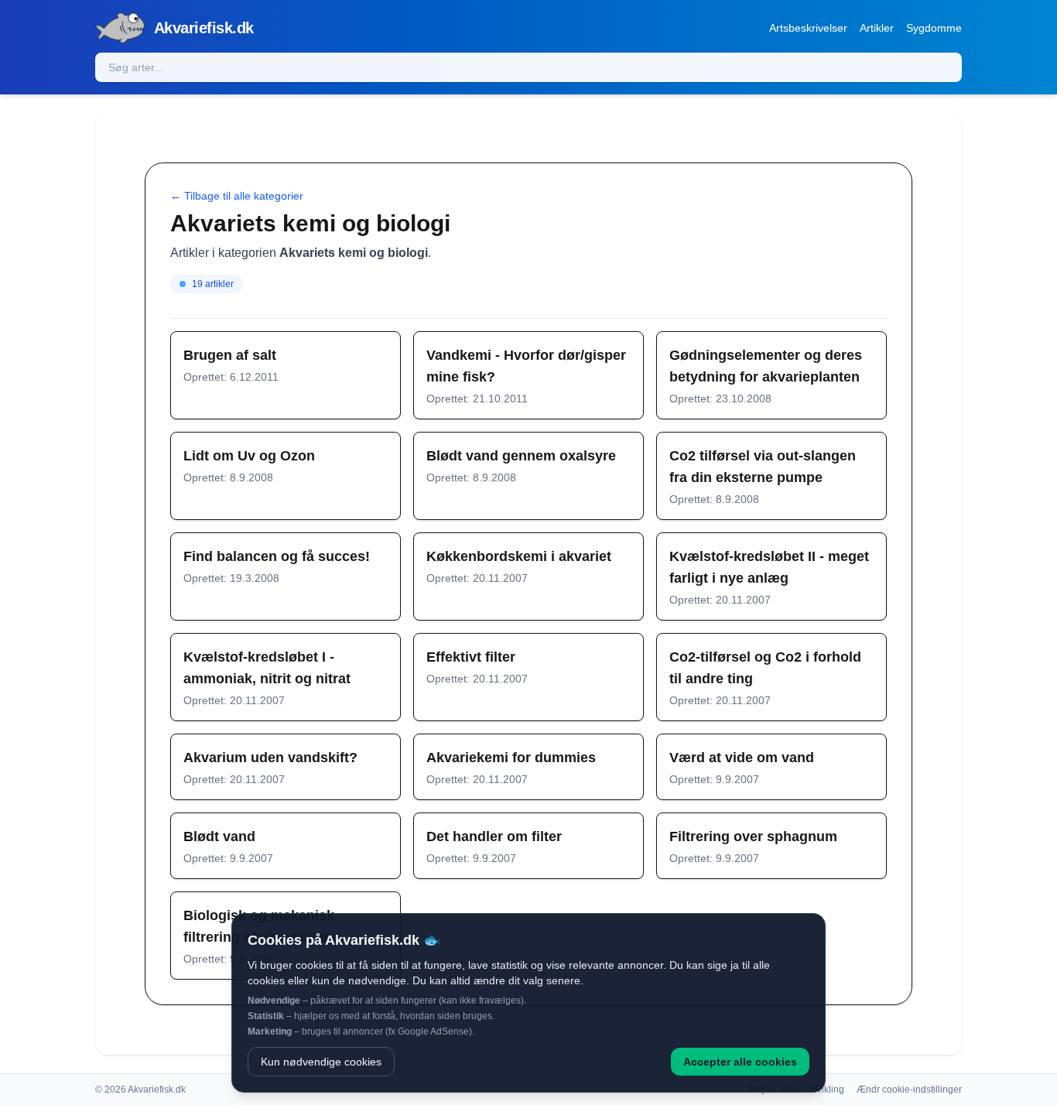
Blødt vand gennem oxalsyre (521, 456)
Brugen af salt (229, 355)
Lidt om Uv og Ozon (249, 456)
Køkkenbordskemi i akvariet (518, 556)
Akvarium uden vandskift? (270, 757)
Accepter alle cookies (740, 1061)
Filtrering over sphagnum (753, 836)
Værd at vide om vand (741, 757)
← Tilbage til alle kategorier (236, 196)
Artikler (877, 28)
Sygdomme (934, 28)
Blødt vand (219, 836)
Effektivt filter (470, 657)
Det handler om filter (494, 836)
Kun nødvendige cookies (321, 1061)
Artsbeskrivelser (808, 28)
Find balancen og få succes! (276, 556)
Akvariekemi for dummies (511, 757)
